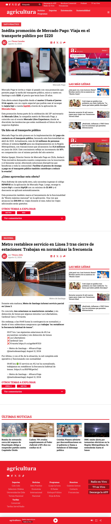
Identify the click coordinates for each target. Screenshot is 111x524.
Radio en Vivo (49, 5)
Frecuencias (63, 5)
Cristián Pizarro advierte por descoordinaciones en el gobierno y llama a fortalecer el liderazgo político (69, 445)
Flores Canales (18, 41)
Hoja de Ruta (54, 496)
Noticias (41, 10)
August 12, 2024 (34, 351)
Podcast (84, 3)
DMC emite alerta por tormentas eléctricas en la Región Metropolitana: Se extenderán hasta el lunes (96, 445)
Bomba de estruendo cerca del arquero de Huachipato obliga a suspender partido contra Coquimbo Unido (14, 445)
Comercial (15, 503)
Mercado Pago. (9, 108)
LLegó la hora (55, 485)
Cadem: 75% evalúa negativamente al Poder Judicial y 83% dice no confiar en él (40, 443)
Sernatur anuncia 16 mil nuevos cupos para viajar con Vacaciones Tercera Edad (82, 114)
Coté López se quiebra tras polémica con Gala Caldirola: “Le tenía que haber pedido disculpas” (95, 103)
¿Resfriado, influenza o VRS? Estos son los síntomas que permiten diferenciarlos (95, 126)
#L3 (46, 332)
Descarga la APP (50, 3)
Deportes (53, 10)
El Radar (54, 489)
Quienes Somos (73, 485)
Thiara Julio (17, 255)
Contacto (74, 489)
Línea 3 (8, 386)
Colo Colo (16, 485)
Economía (36, 489)
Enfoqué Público (54, 492)
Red (23, 212)
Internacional (36, 492)
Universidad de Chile (16, 492)
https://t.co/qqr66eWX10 (30, 343)
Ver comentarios (13, 218)
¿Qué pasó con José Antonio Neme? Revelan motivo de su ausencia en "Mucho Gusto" (82, 92)
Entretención (66, 10)
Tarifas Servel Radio (15, 506)
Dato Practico (11, 24)
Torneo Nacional (16, 496)
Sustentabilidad (83, 10)
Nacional (8, 238)
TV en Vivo (95, 3)
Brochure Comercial (68, 3)
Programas (42, 14)
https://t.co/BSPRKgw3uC (26, 369)
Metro (8, 212)
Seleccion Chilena (16, 489)
